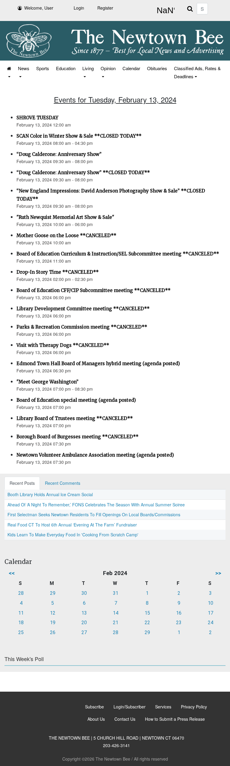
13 (84, 613)
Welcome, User (38, 8)
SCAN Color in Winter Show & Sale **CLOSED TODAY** (79, 136)
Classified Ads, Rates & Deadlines (197, 72)
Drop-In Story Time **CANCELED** (57, 272)
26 (52, 632)
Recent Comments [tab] (62, 483)
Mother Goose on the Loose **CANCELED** (66, 235)
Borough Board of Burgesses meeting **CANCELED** (77, 437)
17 (210, 613)
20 (84, 622)
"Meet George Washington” (47, 382)
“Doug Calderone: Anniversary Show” (59, 154)
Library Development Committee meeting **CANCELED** (83, 308)
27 (84, 632)
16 (178, 613)
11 (21, 613)
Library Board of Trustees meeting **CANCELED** (74, 418)
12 (52, 613)
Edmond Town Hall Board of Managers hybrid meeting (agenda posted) (98, 363)
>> (218, 573)
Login (79, 8)
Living (88, 68)
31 (115, 593)
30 (84, 593)
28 (21, 593)
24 (210, 622)
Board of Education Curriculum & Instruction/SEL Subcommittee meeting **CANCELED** (117, 254)
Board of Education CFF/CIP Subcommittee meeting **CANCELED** (93, 290)
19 (52, 622)
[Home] (8, 72)
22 (147, 622)
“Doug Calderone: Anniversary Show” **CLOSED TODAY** (83, 172)
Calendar (131, 68)
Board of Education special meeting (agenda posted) (76, 400)
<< (12, 573)
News (23, 68)
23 (178, 622)
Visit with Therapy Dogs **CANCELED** (62, 345)
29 (52, 593)
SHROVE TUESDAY (37, 118)
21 (115, 622)
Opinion (108, 68)
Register (105, 8)
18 (21, 622)
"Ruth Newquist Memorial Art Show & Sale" (65, 217)
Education (65, 68)
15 (147, 613)
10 (210, 603)
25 (21, 632)
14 (115, 613)
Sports (42, 68)
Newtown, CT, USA (164, 10)
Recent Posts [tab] (22, 483)
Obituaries (157, 68)
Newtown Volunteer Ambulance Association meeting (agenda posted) (95, 455)
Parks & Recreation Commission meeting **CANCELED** (81, 327)
